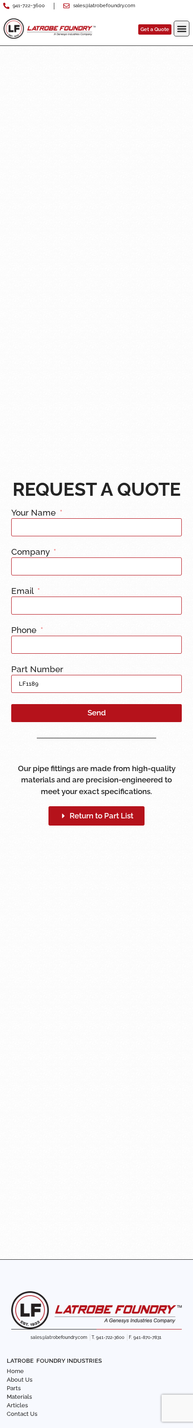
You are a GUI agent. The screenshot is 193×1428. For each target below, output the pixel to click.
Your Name (34, 512)
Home (15, 1371)
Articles (17, 1405)
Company (31, 552)
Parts (14, 1388)
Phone (25, 630)
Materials (19, 1396)
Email (23, 591)
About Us (19, 1379)
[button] (181, 28)
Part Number (37, 669)
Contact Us (22, 1413)
